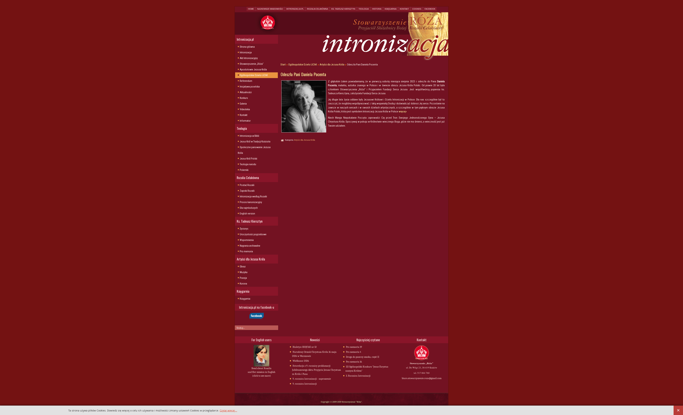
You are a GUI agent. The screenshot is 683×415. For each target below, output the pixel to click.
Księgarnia (390, 9)
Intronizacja (246, 52)
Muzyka (243, 272)
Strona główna (247, 46)
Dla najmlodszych (249, 207)
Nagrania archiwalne (250, 245)
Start (283, 64)
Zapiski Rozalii (247, 190)
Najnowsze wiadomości (270, 9)
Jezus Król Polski (248, 158)
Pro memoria (246, 251)
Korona (243, 283)
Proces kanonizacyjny (251, 202)
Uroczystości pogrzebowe (253, 234)
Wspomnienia (247, 240)
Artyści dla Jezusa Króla (332, 64)
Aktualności (246, 92)
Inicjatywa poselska (250, 86)
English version (247, 213)
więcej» (403, 111)
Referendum (246, 80)
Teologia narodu (248, 164)
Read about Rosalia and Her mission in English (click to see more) (261, 372)
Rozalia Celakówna (317, 9)
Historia (376, 9)
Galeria (243, 103)
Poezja (243, 277)
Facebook (430, 9)
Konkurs (244, 98)
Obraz (243, 266)
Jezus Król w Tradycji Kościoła (255, 141)
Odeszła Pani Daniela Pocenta (303, 74)
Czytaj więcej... (228, 410)
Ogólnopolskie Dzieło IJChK (254, 75)
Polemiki (244, 170)
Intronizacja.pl (295, 9)
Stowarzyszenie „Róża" (252, 63)
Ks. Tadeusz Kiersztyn (343, 9)
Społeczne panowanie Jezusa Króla (254, 150)
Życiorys (244, 228)
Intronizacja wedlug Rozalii (253, 196)
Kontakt (404, 9)
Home (251, 9)
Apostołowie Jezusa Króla (253, 69)
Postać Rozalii (247, 185)
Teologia (364, 9)
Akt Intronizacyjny (249, 58)
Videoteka (245, 109)
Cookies (416, 9)
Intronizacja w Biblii (249, 135)
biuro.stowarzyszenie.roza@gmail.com (421, 378)
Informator (245, 120)
